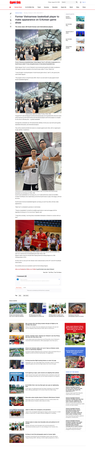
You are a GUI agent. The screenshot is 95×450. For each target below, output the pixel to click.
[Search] (76, 2)
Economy (46, 7)
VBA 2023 (25, 295)
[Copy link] (10, 13)
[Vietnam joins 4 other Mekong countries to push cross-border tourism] (80, 33)
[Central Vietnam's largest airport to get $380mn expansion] (80, 18)
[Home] (10, 7)
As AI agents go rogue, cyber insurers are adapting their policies (42, 372)
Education (55, 7)
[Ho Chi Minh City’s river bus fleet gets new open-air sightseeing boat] (16, 389)
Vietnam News (18, 7)
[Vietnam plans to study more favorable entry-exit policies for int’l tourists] (57, 308)
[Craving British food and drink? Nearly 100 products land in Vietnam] (75, 362)
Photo (84, 7)
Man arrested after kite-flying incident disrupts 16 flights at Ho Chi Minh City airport (41, 324)
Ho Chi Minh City (29, 7)
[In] (10, 26)
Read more (13, 301)
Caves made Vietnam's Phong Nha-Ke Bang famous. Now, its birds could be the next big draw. (74, 329)
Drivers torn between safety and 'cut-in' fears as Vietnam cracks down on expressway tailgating (16, 315)
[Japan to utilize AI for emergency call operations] (16, 413)
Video (77, 7)
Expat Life (63, 7)
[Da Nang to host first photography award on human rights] (77, 308)
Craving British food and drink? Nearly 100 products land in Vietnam (74, 352)
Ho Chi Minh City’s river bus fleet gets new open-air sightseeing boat (42, 385)
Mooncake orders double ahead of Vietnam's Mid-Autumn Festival (42, 397)
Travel (39, 7)
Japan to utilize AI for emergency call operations (38, 409)
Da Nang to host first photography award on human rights (76, 315)
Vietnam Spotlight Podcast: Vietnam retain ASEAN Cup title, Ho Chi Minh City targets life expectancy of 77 (74, 389)
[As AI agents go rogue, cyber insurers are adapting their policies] (16, 376)
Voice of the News (72, 372)
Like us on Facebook (20, 269)
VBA (20, 295)
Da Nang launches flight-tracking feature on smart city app (36, 315)
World (71, 7)
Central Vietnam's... (69, 17)
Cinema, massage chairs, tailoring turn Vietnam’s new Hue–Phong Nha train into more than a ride (42, 336)
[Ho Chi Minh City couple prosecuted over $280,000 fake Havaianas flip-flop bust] (80, 26)
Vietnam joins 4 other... (70, 32)
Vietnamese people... (69, 47)
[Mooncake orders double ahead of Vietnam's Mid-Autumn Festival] (16, 401)
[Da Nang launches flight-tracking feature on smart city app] (37, 308)
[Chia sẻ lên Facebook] (10, 17)
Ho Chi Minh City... (69, 25)
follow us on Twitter (31, 269)
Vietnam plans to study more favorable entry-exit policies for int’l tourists (56, 315)
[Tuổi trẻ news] (15, 2)
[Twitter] (10, 20)
